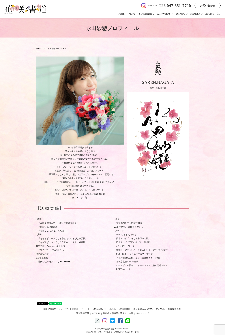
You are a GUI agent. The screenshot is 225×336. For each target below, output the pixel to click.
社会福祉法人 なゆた (143, 309)
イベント (85, 309)
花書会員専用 (174, 309)
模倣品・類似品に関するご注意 (118, 313)
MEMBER (195, 14)
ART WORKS (164, 14)
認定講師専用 (82, 313)
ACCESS (209, 14)
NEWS (132, 14)
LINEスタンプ (99, 309)
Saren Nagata (145, 14)
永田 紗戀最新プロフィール (56, 309)
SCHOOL (180, 14)
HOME (121, 14)
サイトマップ (142, 313)
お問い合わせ (207, 5)
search (219, 14)
